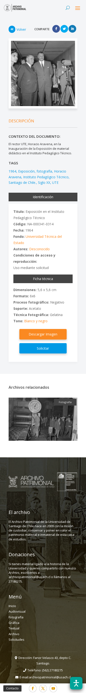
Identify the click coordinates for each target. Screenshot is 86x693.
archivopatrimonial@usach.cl (50, 677)
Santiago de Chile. (22, 182)
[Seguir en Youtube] (53, 688)
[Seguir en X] (43, 688)
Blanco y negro (36, 321)
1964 (12, 171)
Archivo (14, 634)
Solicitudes (16, 639)
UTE (55, 182)
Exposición (26, 171)
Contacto (12, 688)
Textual (14, 628)
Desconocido (39, 249)
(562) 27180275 (52, 670)
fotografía (44, 171)
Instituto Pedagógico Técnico (46, 177)
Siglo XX (44, 182)
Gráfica (14, 623)
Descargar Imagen (43, 334)
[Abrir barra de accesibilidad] (76, 683)
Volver (21, 29)
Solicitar (43, 348)
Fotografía (16, 617)
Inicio (12, 606)
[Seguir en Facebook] (32, 688)
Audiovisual (17, 611)
